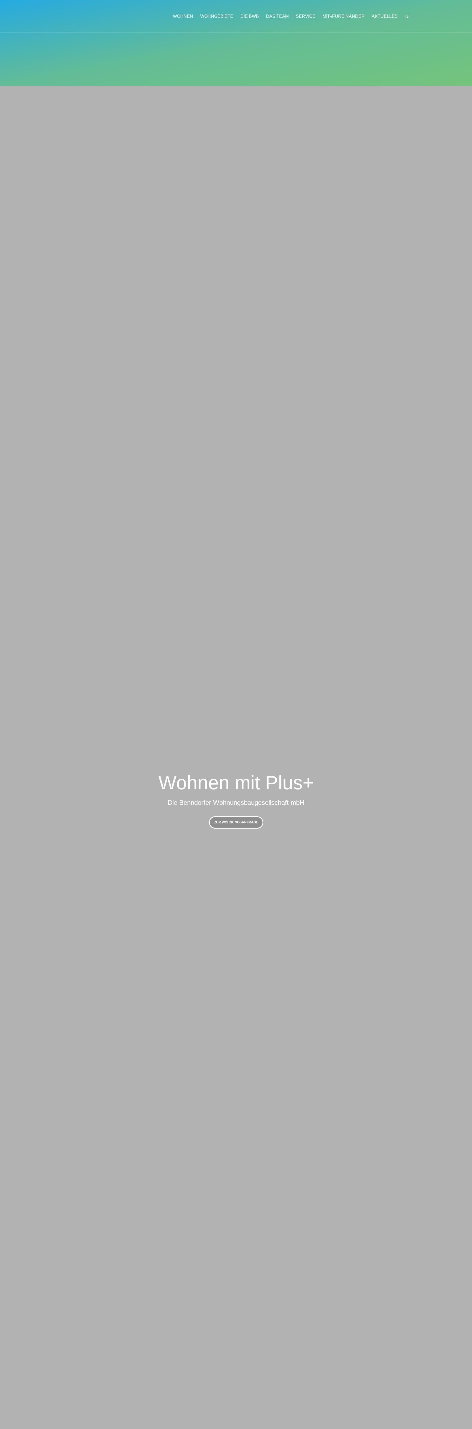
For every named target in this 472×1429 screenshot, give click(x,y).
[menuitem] (183, 16)
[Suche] (406, 16)
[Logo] (77, 16)
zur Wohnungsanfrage (236, 822)
